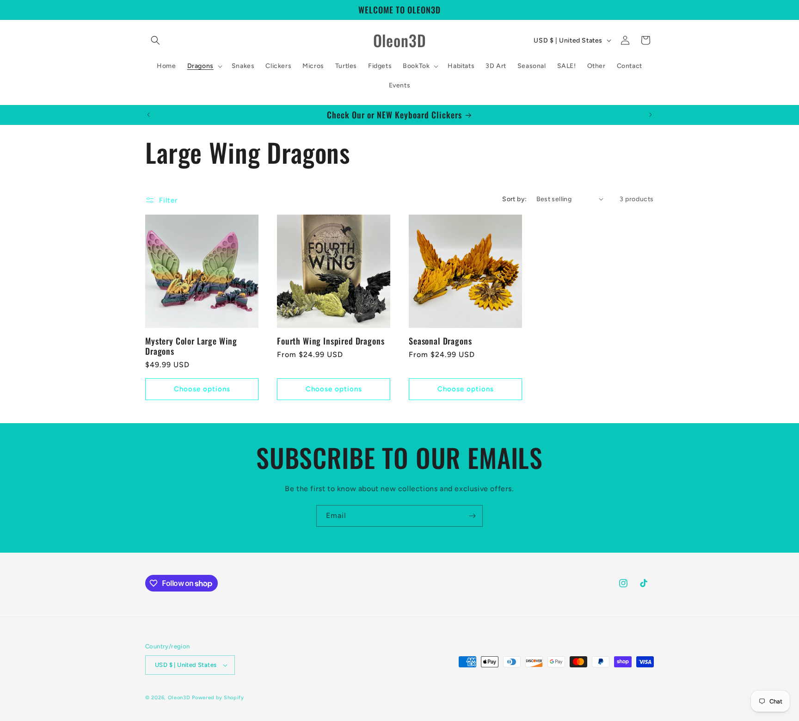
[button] (155, 40)
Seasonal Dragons (440, 341)
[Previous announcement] (148, 114)
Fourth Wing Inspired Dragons (331, 341)
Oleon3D (179, 698)
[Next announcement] (650, 114)
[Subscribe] (472, 516)
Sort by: (514, 199)
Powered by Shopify (218, 698)
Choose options (202, 389)
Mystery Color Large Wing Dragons (191, 346)
